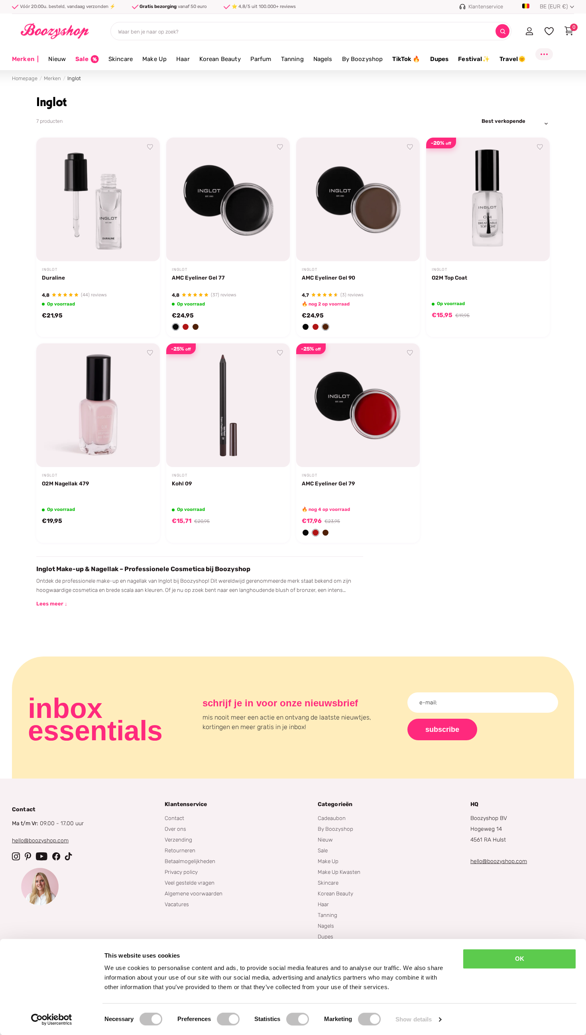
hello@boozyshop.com (40, 840)
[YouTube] (41, 856)
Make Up (154, 59)
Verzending (178, 839)
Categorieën (335, 804)
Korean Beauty (220, 59)
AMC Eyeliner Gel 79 (328, 483)
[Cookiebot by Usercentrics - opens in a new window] (52, 1019)
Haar (183, 59)
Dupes (439, 59)
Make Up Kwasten (339, 872)
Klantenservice (186, 804)
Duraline (53, 277)
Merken (25, 59)
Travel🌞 (512, 59)
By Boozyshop (362, 59)
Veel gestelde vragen (189, 882)
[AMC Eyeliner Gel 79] (358, 405)
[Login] (529, 31)
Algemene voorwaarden (193, 893)
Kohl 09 (182, 483)
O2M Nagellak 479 (65, 483)
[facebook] (56, 856)
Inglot (50, 269)
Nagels (322, 59)
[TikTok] (68, 856)
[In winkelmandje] (144, 246)
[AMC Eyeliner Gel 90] (358, 199)
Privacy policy (181, 872)
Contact (174, 818)
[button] (175, 327)
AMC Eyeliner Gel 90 (328, 277)
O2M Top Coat (449, 277)
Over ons (175, 829)
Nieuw (57, 59)
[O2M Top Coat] (488, 199)
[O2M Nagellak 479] (98, 405)
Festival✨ (474, 59)
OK (519, 958)
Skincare (120, 59)
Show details (413, 1019)
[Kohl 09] (228, 405)
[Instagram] (16, 856)
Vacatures (177, 904)
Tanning (292, 59)
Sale (323, 850)
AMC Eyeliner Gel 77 (198, 277)
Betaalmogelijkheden (190, 861)
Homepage (24, 78)
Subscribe (442, 729)
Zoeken (502, 31)
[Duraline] (98, 199)
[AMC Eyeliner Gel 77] (228, 199)
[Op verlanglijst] (150, 147)
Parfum (260, 59)
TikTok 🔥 (406, 59)
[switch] (228, 1019)
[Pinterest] (28, 856)
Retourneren (180, 850)
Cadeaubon (332, 818)
